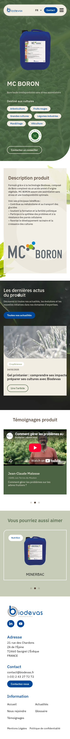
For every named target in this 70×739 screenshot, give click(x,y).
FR (36, 10)
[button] (31, 502)
